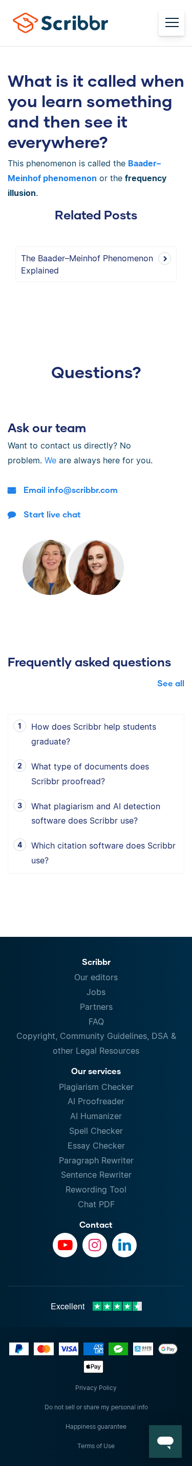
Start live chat (52, 514)
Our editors (96, 977)
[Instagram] (94, 1245)
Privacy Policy (96, 1388)
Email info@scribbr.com (71, 489)
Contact (96, 1224)
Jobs (96, 992)
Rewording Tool (96, 1189)
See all (170, 683)
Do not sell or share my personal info (96, 1407)
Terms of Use (96, 1446)
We (50, 460)
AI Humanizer (96, 1116)
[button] (165, 1441)
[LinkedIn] (124, 1245)
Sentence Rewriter (96, 1175)
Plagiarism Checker (96, 1087)
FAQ (96, 1021)
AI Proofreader (96, 1101)
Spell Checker (96, 1131)
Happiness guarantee (96, 1426)
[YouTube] (65, 1245)
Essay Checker (96, 1145)
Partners (96, 1007)
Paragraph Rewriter (96, 1160)
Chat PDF (96, 1204)
